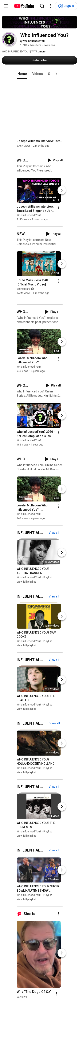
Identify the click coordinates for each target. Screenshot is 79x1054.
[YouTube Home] (24, 6)
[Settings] (50, 5)
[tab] (22, 74)
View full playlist (26, 581)
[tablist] (39, 74)
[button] (56, 74)
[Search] (42, 5)
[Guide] (5, 5)
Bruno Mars (23, 288)
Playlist (47, 577)
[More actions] (59, 207)
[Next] (62, 190)
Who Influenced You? (29, 215)
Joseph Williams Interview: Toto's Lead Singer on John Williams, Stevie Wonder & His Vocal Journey (40, 141)
